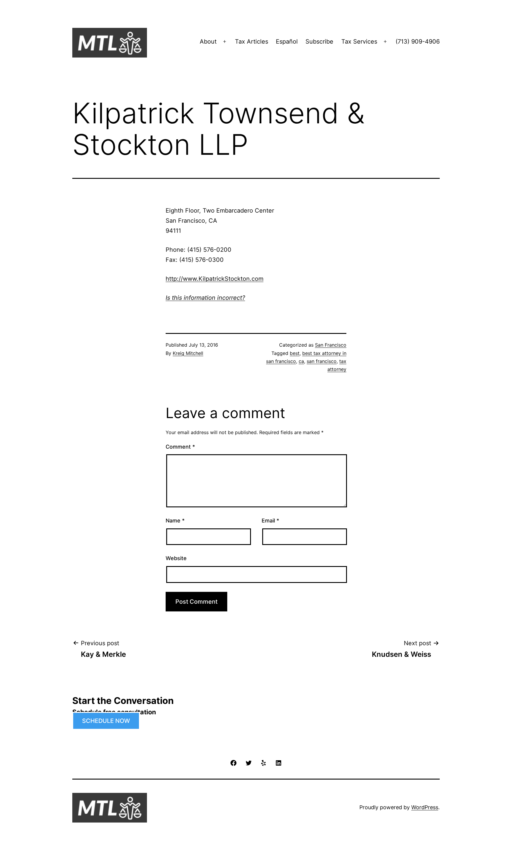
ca (301, 361)
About (208, 41)
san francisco (322, 361)
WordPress (424, 807)
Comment (180, 447)
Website (176, 558)
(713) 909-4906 (418, 41)
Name (175, 520)
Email (270, 520)
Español (287, 41)
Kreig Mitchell (188, 353)
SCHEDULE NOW (106, 720)
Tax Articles (251, 41)
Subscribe (319, 41)
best (295, 353)
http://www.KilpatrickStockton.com (214, 278)
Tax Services (359, 41)
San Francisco (330, 345)
